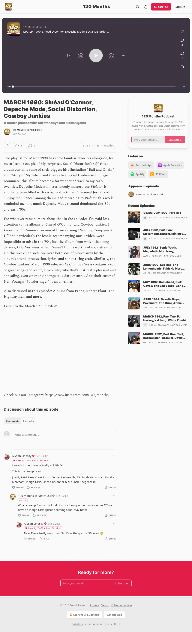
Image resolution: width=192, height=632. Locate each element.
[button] (68, 55)
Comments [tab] (12, 421)
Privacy (94, 605)
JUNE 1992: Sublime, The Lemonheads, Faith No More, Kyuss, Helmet (163, 266)
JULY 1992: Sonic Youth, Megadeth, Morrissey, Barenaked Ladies (160, 249)
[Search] (137, 6)
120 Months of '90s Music (27, 130)
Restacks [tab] (28, 421)
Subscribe (161, 7)
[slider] (94, 86)
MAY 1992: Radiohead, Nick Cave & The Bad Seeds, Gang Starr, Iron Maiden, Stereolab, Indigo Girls (163, 284)
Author (22, 500)
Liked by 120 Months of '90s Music (33, 460)
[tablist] (20, 421)
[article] (158, 216)
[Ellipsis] (114, 456)
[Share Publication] (146, 6)
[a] (134, 217)
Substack (77, 624)
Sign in (180, 7)
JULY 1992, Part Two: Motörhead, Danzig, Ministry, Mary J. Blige (163, 232)
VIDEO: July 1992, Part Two (162, 212)
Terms (105, 605)
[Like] (7, 145)
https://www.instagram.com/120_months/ (77, 395)
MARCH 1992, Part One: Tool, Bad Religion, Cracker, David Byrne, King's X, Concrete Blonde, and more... (163, 336)
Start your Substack (86, 614)
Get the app (114, 614)
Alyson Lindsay (22, 456)
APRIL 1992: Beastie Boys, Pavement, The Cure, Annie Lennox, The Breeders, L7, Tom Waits (164, 301)
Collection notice (121, 605)
